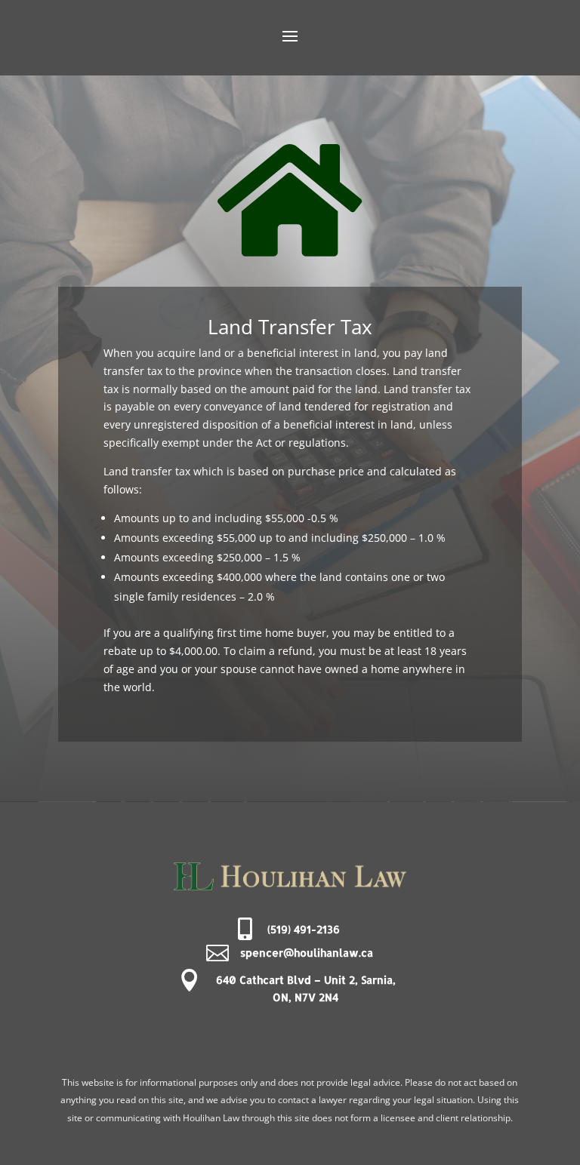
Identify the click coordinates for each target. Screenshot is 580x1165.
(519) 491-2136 (303, 929)
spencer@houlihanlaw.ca (306, 952)
